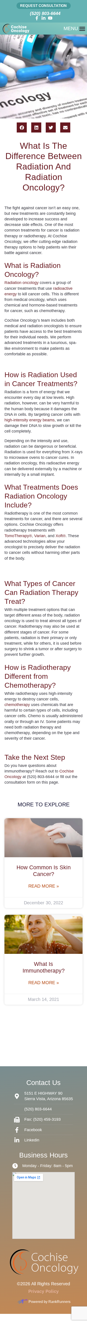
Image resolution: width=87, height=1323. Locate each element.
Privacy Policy (43, 1291)
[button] (22, 127)
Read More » (43, 886)
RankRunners (59, 1302)
